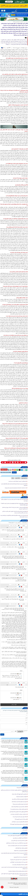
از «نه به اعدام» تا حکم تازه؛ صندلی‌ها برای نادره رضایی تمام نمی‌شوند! (15, 488)
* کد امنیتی (25, 730)
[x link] (7, 462)
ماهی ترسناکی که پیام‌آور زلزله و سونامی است (19, 864)
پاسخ (7, 527)
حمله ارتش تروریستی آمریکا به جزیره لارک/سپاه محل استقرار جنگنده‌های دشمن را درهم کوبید (14, 484)
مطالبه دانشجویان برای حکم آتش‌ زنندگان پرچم (19, 799)
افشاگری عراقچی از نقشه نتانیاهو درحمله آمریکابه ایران (18, 811)
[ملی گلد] (14, 2)
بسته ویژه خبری (24, 478)
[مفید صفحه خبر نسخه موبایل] (14, 6)
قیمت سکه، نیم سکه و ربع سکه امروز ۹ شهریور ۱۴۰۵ (18, 824)
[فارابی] (14, 19)
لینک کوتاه (5, 469)
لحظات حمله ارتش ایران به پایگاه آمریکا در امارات (19, 806)
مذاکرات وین (17, 478)
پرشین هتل (24, 830)
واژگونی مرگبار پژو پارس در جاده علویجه (20, 850)
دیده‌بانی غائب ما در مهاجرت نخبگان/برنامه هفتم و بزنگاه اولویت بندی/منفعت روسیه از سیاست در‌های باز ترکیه (14, 516)
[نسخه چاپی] (26, 470)
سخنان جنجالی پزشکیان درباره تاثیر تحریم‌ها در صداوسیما (17, 871)
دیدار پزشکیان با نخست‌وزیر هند (22, 787)
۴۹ (3, 48)
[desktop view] (4, 10)
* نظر (26, 722)
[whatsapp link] (23, 462)
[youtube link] (5, 462)
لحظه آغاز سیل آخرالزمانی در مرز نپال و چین (19, 838)
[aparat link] (2, 462)
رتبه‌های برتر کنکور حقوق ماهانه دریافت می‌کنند (19, 794)
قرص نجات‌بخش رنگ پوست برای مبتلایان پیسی (18, 840)
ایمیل (26, 717)
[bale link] (18, 462)
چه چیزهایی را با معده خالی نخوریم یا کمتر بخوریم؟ (18, 859)
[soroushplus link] (15, 462)
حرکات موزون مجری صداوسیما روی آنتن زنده (20, 816)
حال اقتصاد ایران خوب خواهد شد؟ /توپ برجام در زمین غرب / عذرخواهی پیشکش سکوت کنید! (14, 500)
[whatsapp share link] (17, 470)
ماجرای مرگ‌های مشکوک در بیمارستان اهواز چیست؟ (18, 809)
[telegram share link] (22, 470)
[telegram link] (20, 462)
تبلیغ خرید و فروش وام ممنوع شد (21, 796)
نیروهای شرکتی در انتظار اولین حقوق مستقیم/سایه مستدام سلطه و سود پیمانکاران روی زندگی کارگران (14, 791)
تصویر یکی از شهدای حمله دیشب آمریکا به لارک (19, 801)
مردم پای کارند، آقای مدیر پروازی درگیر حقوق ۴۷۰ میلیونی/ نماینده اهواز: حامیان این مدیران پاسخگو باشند (14, 874)
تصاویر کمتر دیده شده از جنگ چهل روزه (20, 857)
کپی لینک (14, 472)
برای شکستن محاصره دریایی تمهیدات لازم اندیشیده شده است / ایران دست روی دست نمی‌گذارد (14, 868)
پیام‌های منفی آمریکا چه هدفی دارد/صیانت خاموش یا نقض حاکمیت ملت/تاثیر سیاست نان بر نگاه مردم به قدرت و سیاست (15, 512)
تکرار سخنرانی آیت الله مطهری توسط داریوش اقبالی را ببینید (17, 835)
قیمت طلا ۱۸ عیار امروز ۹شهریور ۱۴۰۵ (21, 819)
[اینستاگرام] (13, 470)
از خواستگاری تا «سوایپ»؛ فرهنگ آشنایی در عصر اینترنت (17, 481)
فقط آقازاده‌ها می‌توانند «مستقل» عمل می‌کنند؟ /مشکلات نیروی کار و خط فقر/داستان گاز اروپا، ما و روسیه (15, 508)
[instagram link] (13, 462)
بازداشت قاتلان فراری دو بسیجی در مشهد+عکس (19, 821)
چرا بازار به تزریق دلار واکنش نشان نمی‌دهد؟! (20, 804)
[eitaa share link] (15, 470)
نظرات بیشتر (14, 704)
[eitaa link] (10, 462)
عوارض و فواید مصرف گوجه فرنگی (20, 848)
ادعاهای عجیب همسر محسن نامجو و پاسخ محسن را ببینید (17, 845)
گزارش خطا (26, 495)
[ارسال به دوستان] (24, 470)
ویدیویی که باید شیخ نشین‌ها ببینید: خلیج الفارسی (18, 862)
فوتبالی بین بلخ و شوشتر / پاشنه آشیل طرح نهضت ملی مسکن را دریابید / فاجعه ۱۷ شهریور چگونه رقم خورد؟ (14, 504)
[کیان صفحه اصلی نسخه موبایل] (14, 894)
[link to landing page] (14, 10)
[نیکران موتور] (14, 126)
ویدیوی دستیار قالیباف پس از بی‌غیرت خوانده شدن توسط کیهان (16, 843)
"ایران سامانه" (12, 887)
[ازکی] (14, 15)
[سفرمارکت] (14, 492)
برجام (13, 478)
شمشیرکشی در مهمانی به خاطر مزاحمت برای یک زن (19, 814)
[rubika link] (25, 462)
